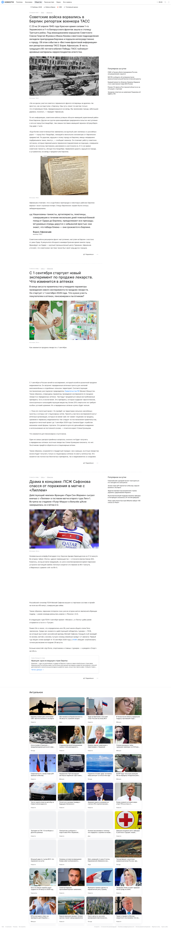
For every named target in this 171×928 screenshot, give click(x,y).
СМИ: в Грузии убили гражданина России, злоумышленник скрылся (123, 73)
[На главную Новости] (9, 2)
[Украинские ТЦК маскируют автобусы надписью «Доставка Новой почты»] (71, 767)
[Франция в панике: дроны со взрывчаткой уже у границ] (99, 881)
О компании (8, 926)
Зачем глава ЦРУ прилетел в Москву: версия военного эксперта (123, 486)
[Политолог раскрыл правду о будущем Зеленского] (71, 796)
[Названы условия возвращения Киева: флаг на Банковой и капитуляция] (71, 853)
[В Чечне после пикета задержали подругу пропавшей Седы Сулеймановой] (128, 710)
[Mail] (2, 2)
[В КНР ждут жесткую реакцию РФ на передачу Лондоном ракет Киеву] (128, 767)
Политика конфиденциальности (126, 926)
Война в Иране (50, 7)
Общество (49, 12)
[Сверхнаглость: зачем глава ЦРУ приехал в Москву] (42, 767)
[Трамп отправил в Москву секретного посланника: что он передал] (128, 910)
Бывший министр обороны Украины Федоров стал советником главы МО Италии (124, 83)
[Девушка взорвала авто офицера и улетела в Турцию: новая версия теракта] (128, 824)
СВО (60, 7)
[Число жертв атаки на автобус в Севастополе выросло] (42, 796)
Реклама (15, 926)
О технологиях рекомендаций (108, 926)
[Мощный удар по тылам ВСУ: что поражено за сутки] (42, 853)
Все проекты (22, 926)
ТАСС (42, 12)
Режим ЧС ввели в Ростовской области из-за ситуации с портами (124, 88)
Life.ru (43, 268)
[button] (64, 76)
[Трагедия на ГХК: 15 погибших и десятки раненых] (42, 824)
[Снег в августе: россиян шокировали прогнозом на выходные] (99, 910)
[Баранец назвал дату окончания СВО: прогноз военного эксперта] (42, 710)
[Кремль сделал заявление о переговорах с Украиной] (99, 739)
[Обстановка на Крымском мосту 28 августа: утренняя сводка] (71, 710)
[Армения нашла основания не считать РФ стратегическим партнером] (99, 796)
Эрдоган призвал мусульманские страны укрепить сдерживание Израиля (122, 491)
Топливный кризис (72, 7)
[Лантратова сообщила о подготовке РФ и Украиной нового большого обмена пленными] (71, 824)
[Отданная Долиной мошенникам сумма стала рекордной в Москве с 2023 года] (71, 739)
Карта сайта (164, 926)
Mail (3, 926)
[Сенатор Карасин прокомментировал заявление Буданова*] (71, 881)
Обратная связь (156, 926)
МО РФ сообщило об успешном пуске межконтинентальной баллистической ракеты (124, 78)
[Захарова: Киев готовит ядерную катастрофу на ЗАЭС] (128, 881)
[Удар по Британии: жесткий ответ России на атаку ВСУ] (99, 710)
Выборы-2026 (37, 7)
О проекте (96, 926)
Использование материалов (143, 926)
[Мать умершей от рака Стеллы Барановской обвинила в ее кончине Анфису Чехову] (99, 853)
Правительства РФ (72, 391)
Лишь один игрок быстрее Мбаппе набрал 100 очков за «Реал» (124, 501)
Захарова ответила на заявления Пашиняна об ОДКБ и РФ (124, 93)
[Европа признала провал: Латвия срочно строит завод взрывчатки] (71, 910)
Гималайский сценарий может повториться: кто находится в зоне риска (123, 481)
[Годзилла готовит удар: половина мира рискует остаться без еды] (99, 767)
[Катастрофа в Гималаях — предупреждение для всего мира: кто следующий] (42, 739)
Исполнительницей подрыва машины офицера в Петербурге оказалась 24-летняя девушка (124, 496)
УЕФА (75, 640)
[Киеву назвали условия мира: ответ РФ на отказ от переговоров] (128, 796)
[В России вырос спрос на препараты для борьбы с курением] (42, 910)
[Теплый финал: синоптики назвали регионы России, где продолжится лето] (128, 853)
